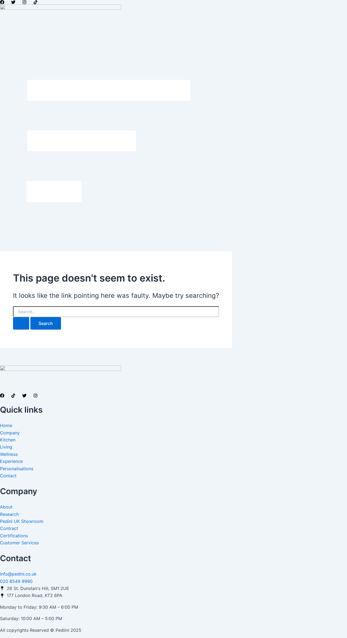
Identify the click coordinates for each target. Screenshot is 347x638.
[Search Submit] (21, 323)
